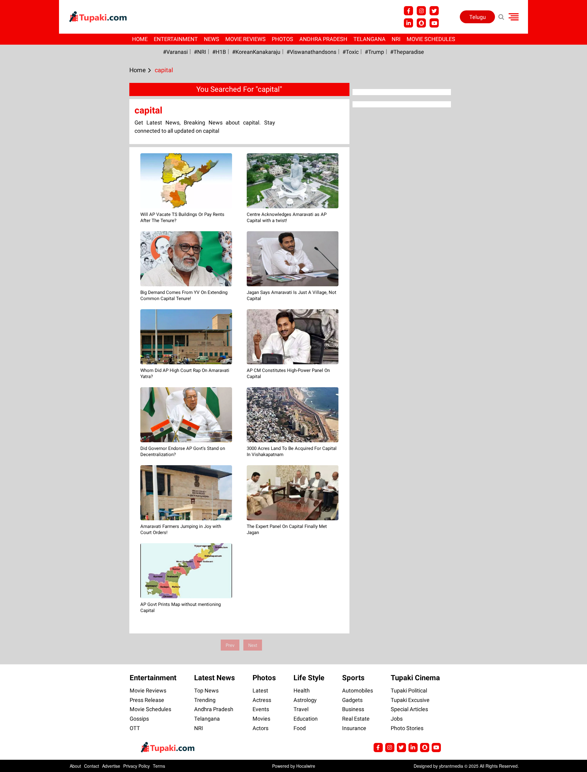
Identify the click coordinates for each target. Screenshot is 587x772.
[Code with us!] (421, 23)
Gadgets (352, 700)
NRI (396, 39)
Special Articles (409, 709)
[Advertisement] (27, 246)
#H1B (219, 52)
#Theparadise (407, 52)
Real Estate (356, 718)
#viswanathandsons (311, 52)
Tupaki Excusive (410, 700)
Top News (206, 690)
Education (306, 718)
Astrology (305, 700)
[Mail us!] (434, 23)
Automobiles (357, 690)
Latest (260, 690)
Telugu (477, 17)
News (211, 39)
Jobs (397, 718)
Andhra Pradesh (323, 39)
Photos (282, 39)
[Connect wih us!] (408, 23)
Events (261, 709)
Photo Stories (407, 728)
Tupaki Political (409, 690)
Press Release (147, 700)
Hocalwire (305, 766)
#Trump (374, 52)
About (75, 766)
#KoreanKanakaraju (256, 52)
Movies (261, 718)
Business (353, 709)
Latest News (214, 678)
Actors (260, 728)
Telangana (369, 39)
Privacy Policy (136, 766)
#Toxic (350, 52)
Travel (301, 709)
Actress (262, 700)
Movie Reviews (245, 39)
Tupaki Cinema (415, 678)
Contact (91, 766)
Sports (353, 678)
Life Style (309, 678)
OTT (135, 728)
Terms (159, 766)
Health (302, 690)
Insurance (354, 728)
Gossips (139, 718)
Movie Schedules (431, 39)
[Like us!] (408, 10)
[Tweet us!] (421, 10)
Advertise (111, 766)
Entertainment (176, 39)
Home (140, 39)
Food (300, 728)
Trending (205, 700)
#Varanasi (175, 52)
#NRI (200, 52)
